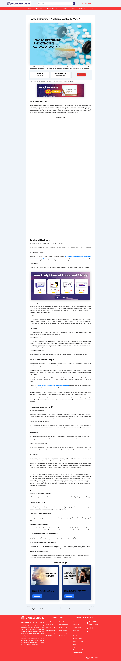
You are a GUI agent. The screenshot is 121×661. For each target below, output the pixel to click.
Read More (37, 596)
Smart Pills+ (39, 8)
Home (29, 8)
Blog (73, 8)
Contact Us (82, 8)
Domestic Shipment (52, 8)
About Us (65, 8)
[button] (52, 9)
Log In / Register (88, 3)
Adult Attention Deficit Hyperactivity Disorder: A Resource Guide (75, 590)
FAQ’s (91, 8)
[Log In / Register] (83, 3)
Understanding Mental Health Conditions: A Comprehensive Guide (43, 590)
